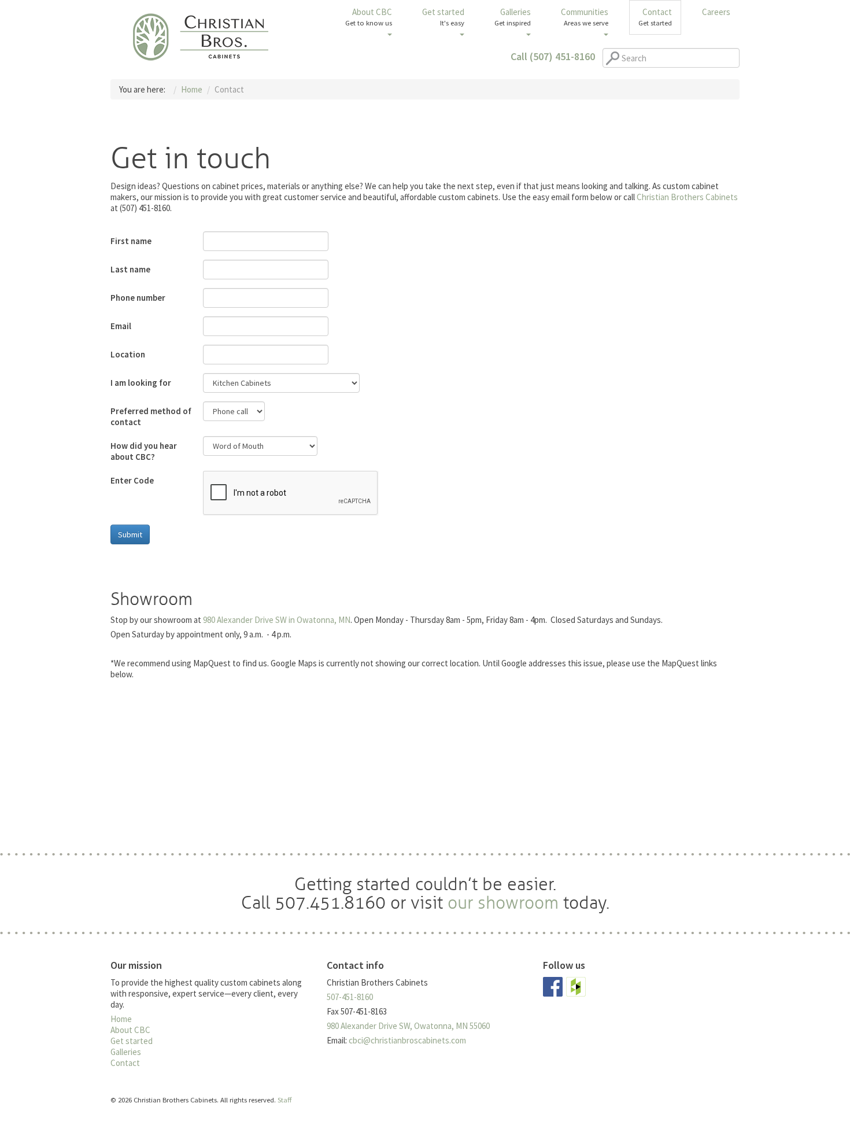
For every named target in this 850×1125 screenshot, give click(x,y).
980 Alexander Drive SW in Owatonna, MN (276, 619)
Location (127, 354)
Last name (130, 269)
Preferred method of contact (150, 416)
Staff (284, 1099)
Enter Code (132, 480)
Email (120, 325)
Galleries (512, 16)
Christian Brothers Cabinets (200, 37)
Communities (584, 16)
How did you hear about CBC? (143, 451)
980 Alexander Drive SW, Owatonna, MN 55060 (408, 1025)
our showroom (503, 903)
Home (121, 1018)
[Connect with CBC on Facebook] (553, 985)
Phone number (137, 297)
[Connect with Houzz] (576, 985)
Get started (443, 16)
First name (130, 240)
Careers (716, 11)
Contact (655, 16)
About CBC (368, 16)
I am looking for (140, 382)
